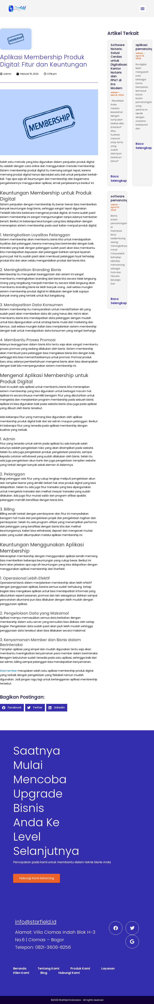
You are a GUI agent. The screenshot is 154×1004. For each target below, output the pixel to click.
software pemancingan (121, 198)
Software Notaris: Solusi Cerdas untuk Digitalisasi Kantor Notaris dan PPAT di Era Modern (119, 66)
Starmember (8, 671)
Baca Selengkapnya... (123, 178)
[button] (143, 8)
